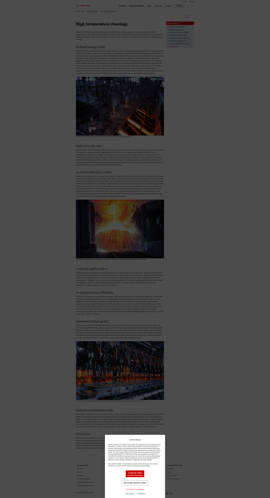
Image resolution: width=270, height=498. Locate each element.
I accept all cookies (135, 474)
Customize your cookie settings (135, 489)
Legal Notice (141, 494)
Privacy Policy (129, 494)
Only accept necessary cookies (135, 483)
